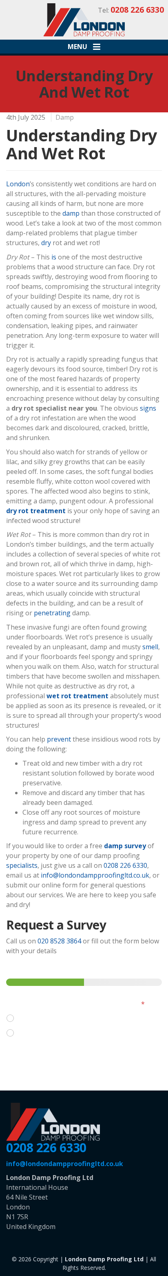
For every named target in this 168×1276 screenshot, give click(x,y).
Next (25, 1058)
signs (148, 408)
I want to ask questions (54, 1018)
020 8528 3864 (59, 940)
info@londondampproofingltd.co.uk (95, 875)
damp (71, 213)
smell (150, 646)
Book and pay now (47, 1033)
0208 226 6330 (125, 865)
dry (46, 242)
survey (135, 845)
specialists (22, 865)
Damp (64, 117)
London (18, 183)
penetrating (52, 612)
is (53, 257)
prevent (59, 739)
